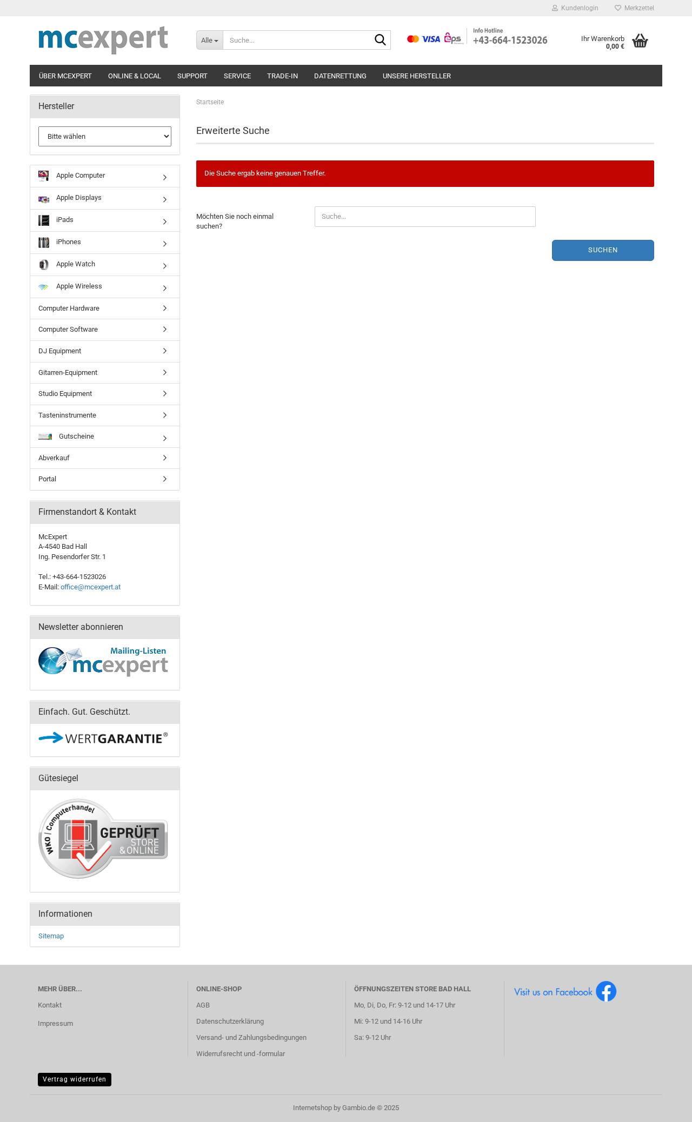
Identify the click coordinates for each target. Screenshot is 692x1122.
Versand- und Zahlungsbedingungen (251, 1037)
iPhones (68, 242)
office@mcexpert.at (91, 587)
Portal (47, 479)
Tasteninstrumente (67, 415)
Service (237, 76)
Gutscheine (75, 436)
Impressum (55, 1023)
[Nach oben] (662, 1105)
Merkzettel (637, 8)
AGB (203, 1005)
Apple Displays (78, 197)
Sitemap (51, 936)
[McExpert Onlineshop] (109, 40)
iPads (64, 220)
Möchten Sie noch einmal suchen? (235, 221)
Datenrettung (340, 76)
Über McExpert (65, 76)
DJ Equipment (59, 351)
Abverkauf (54, 458)
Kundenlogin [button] (578, 8)
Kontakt (50, 1005)
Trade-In (282, 76)
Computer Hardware (68, 308)
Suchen (603, 250)
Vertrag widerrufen (75, 1079)
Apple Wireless (78, 286)
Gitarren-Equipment (67, 372)
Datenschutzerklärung (230, 1021)
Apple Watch (75, 264)
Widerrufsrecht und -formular (240, 1054)
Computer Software (68, 329)
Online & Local (134, 76)
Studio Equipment (65, 393)
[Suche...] (380, 40)
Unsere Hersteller (417, 76)
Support (192, 76)
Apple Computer (80, 175)
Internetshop (312, 1108)
